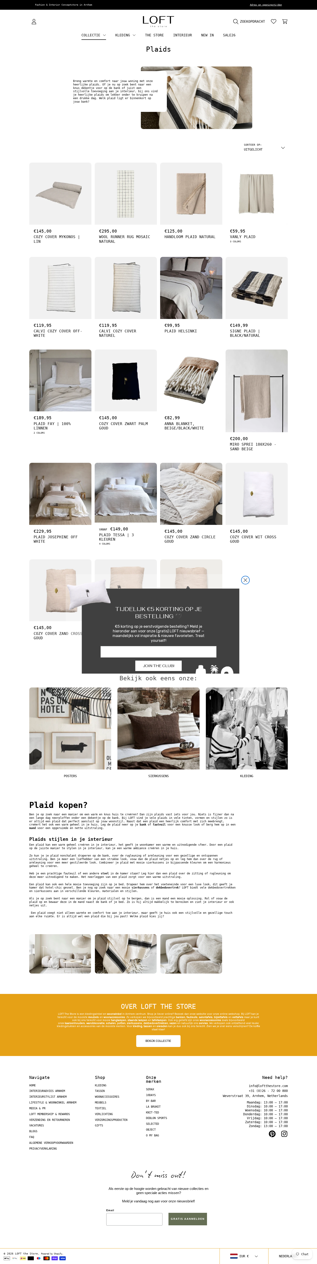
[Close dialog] (245, 580)
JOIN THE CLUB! (158, 665)
